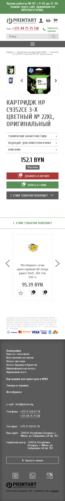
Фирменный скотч (16, 372)
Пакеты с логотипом (17, 354)
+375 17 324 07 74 (30, 411)
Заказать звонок (34, 460)
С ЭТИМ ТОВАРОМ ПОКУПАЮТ (29, 195)
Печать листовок (15, 361)
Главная (9, 52)
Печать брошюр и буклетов (21, 365)
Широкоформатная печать (21, 368)
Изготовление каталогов (20, 357)
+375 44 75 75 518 (25, 29)
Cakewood (55, 491)
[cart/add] (32, 293)
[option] (10, 70)
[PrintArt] (21, 21)
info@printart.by (24, 404)
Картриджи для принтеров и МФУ (31, 52)
